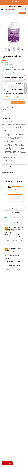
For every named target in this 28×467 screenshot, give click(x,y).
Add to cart (18, 102)
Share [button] (8, 240)
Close (26, 1)
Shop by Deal (3, 10)
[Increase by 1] (8, 102)
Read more (16, 72)
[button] (20, 240)
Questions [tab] (16, 217)
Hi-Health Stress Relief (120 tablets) (13, 237)
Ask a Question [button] (15, 212)
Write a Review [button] (15, 209)
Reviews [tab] (6, 217)
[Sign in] (21, 10)
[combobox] (10, 13)
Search (22, 13)
